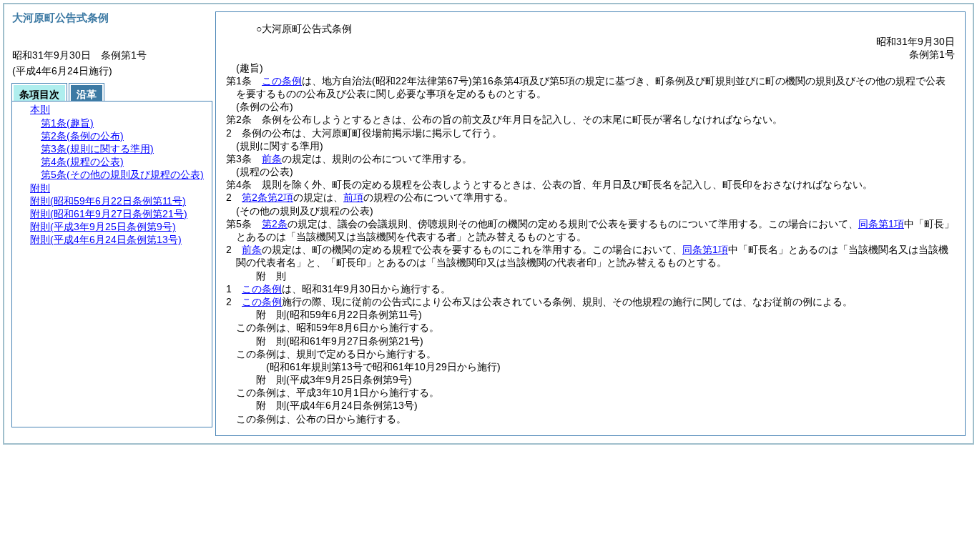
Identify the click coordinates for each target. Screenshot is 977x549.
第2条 (275, 223)
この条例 (282, 80)
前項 (353, 197)
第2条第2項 (267, 197)
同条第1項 (881, 223)
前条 (272, 158)
